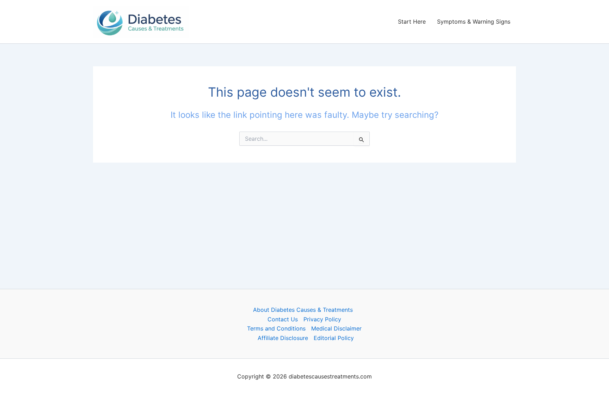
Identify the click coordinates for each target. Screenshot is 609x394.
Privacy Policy (322, 319)
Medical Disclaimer (336, 328)
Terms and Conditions (276, 328)
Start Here (412, 21)
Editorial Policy (334, 337)
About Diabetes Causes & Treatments (303, 309)
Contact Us (282, 319)
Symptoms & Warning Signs (473, 21)
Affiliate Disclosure (283, 337)
